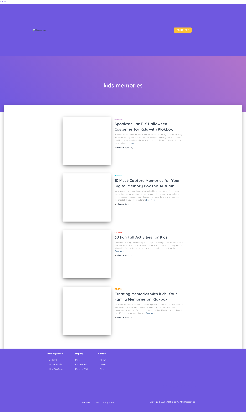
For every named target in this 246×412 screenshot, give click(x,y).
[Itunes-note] (190, 386)
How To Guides (56, 369)
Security (53, 359)
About (103, 359)
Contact (103, 364)
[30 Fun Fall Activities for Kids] (87, 254)
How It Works (55, 364)
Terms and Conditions (90, 402)
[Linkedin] (168, 386)
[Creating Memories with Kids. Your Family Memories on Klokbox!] (87, 311)
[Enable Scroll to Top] (241, 407)
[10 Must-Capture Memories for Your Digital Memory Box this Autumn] (87, 197)
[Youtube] (183, 386)
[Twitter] (176, 386)
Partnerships (81, 364)
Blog (102, 369)
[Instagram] (165, 386)
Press (77, 359)
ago (129, 147)
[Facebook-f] (172, 386)
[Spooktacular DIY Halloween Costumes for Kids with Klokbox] (87, 141)
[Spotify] (194, 386)
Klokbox (3, 1)
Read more (129, 143)
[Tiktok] (179, 386)
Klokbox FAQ (81, 369)
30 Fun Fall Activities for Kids (141, 237)
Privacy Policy (108, 402)
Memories (118, 119)
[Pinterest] (186, 386)
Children (118, 232)
